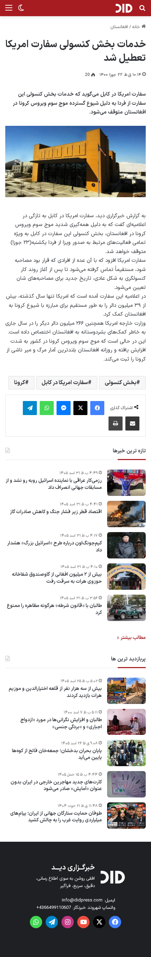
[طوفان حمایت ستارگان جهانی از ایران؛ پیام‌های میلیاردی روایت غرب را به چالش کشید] (126, 815)
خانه (137, 27)
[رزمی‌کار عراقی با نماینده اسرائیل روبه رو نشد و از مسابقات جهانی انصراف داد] (126, 483)
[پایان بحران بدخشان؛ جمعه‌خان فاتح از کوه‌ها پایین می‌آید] (126, 753)
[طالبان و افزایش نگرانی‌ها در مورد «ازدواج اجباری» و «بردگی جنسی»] (126, 722)
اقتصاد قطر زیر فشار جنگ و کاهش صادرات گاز (56, 512)
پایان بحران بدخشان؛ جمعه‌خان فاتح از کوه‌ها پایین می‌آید (57, 754)
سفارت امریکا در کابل (65, 383)
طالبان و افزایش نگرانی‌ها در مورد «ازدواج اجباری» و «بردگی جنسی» (61, 723)
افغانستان (119, 27)
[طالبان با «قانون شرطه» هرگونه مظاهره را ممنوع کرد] (126, 608)
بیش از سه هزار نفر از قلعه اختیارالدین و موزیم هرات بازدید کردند (55, 692)
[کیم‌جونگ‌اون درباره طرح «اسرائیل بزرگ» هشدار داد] (126, 545)
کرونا (19, 383)
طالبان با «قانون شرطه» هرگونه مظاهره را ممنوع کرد (54, 609)
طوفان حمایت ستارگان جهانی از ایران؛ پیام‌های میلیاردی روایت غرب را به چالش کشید (56, 817)
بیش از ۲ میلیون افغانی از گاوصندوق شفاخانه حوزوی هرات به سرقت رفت (57, 578)
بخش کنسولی (120, 383)
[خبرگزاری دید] (123, 8)
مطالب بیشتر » (131, 637)
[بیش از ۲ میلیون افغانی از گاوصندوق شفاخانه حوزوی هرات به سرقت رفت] (126, 576)
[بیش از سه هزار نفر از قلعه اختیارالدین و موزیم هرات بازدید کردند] (126, 691)
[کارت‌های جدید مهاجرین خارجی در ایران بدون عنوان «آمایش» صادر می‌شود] (126, 784)
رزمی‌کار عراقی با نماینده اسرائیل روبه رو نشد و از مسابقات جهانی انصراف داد (54, 484)
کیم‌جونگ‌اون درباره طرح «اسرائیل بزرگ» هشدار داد (54, 547)
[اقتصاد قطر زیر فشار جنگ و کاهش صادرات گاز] (126, 514)
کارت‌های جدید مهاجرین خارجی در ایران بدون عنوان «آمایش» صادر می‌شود (56, 786)
